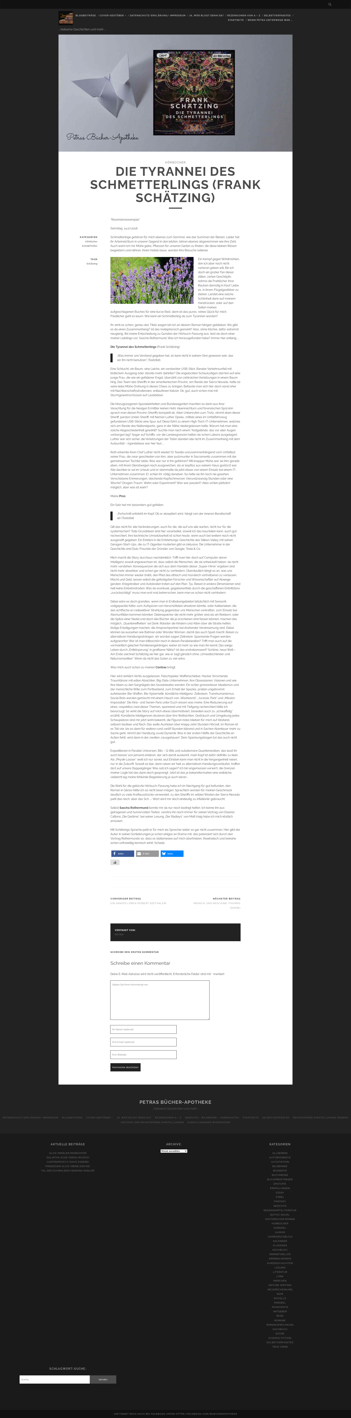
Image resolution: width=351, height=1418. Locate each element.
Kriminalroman (280, 1258)
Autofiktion (280, 1161)
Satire (279, 1333)
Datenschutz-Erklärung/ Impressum (158, 15)
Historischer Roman (280, 1219)
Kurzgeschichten (280, 1263)
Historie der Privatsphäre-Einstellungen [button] (152, 1122)
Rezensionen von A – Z (243, 15)
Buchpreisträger (280, 1179)
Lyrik (280, 1276)
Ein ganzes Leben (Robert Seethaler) (138, 903)
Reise (280, 1315)
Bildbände (280, 1166)
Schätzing (91, 263)
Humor (280, 1232)
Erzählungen (280, 1188)
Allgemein (280, 1153)
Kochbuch (280, 1249)
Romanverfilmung (280, 1324)
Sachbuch (280, 1329)
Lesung (280, 1267)
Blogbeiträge (86, 15)
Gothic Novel (280, 1214)
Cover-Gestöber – (113, 15)
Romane (280, 1320)
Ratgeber (280, 1311)
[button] (122, 853)
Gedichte (280, 1206)
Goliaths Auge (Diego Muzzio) (67, 1157)
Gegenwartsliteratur (280, 1210)
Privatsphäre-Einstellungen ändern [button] (320, 1117)
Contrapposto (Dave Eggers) (68, 1161)
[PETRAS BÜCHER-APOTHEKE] (65, 23)
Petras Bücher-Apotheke (175, 1102)
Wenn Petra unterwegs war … (270, 20)
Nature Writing (280, 1285)
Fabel (280, 1197)
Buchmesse (280, 1175)
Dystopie (280, 1183)
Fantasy (280, 1201)
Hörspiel (279, 1228)
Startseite (236, 20)
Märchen (280, 1280)
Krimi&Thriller (89, 246)
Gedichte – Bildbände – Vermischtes (212, 1117)
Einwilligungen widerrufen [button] (209, 1122)
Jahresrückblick (279, 1236)
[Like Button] (115, 862)
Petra (119, 934)
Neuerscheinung (280, 1289)
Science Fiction (280, 1338)
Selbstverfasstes (277, 15)
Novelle (280, 1298)
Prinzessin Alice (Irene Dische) (68, 1166)
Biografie (280, 1170)
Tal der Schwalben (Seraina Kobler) (68, 1170)
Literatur (280, 1272)
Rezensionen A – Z (168, 1117)
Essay (280, 1192)
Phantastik (280, 1307)
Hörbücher (175, 162)
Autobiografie (280, 1157)
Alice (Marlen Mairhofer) (67, 1153)
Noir (280, 1294)
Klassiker (280, 1245)
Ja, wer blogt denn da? (206, 15)
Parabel (280, 1302)
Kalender (280, 1241)
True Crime (280, 1346)
